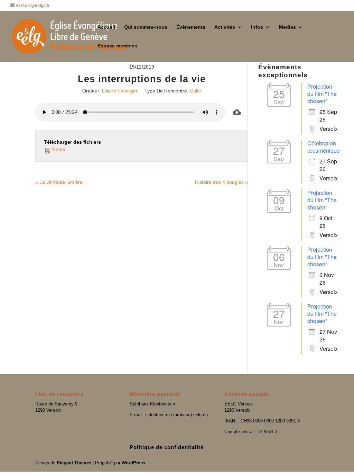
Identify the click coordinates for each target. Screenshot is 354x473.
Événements (190, 27)
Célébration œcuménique (323, 146)
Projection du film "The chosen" (322, 93)
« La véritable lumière (59, 182)
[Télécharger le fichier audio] (237, 112)
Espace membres (117, 45)
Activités (224, 27)
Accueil (106, 27)
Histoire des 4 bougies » (221, 182)
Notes (58, 149)
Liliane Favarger (120, 90)
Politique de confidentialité (167, 447)
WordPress (133, 462)
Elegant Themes (74, 462)
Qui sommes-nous (145, 27)
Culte (195, 90)
